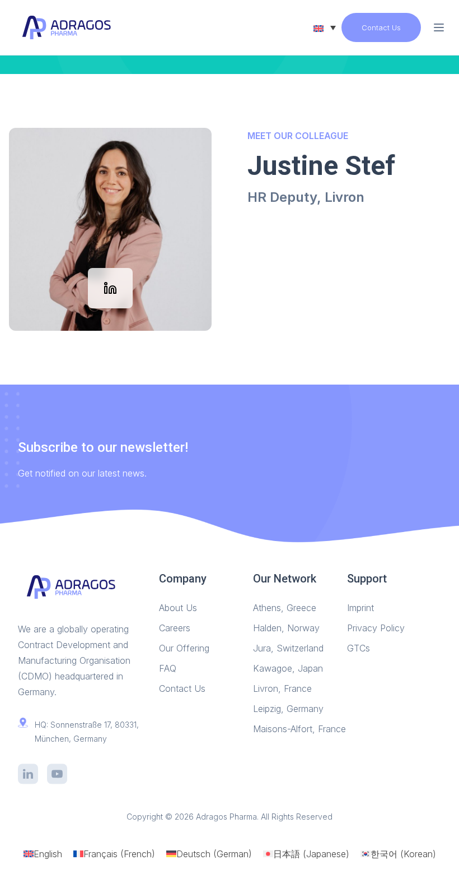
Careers (174, 628)
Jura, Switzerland (288, 648)
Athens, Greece (284, 607)
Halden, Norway (286, 628)
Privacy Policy (376, 628)
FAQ (167, 668)
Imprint (360, 607)
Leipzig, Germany (288, 708)
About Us (178, 607)
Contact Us (381, 27)
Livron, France (282, 688)
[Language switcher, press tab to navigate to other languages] (324, 27)
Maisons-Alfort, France (299, 728)
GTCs (358, 648)
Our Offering (184, 648)
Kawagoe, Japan (288, 668)
